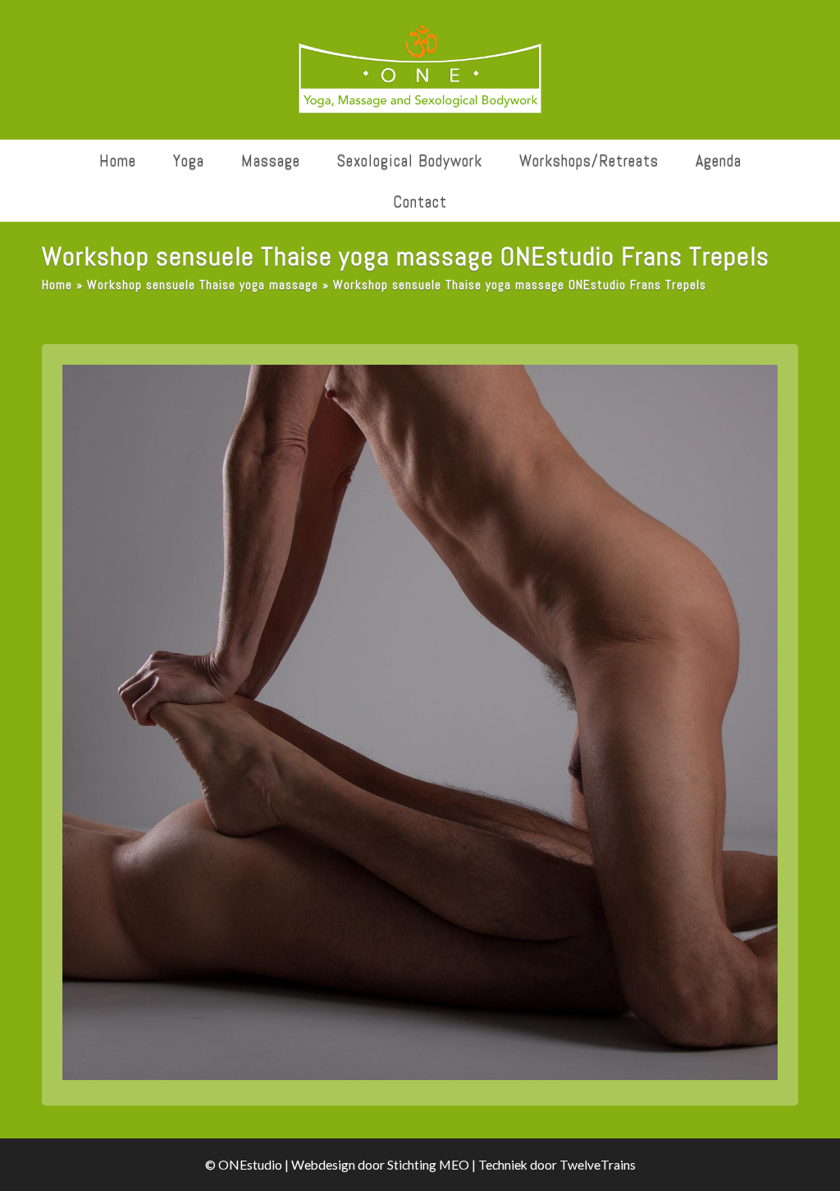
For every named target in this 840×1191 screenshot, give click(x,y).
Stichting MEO (428, 1164)
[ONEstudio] (420, 70)
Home (57, 285)
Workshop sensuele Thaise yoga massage (202, 285)
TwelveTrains (597, 1164)
